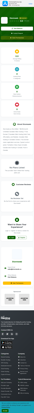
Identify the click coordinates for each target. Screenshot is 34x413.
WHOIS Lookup (24, 385)
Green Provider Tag (6, 391)
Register (22, 237)
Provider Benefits (6, 388)
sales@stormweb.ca (14, 269)
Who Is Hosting (24, 393)
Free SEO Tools (5, 397)
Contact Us (23, 362)
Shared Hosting (5, 357)
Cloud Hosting (5, 368)
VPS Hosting (4, 362)
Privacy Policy (24, 368)
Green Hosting (5, 371)
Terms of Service (25, 365)
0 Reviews (26, 20)
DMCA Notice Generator (24, 389)
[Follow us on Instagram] (16, 334)
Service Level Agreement (24, 372)
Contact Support (18, 33)
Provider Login (5, 385)
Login (12, 237)
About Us (22, 357)
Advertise (23, 360)
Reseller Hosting (5, 360)
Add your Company (6, 382)
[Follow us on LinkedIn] (12, 334)
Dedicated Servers (6, 365)
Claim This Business (18, 37)
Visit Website (18, 28)
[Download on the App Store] (17, 347)
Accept (5, 410)
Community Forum (6, 394)
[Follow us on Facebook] (2, 334)
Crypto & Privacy (5, 374)
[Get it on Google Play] (17, 342)
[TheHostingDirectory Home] (5, 318)
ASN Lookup (23, 382)
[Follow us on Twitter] (7, 334)
